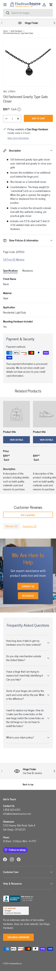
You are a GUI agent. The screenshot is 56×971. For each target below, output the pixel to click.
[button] (51, 4)
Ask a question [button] (28, 515)
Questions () (29, 526)
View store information (18, 138)
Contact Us (28, 586)
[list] (28, 61)
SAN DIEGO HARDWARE (18, 937)
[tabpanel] (28, 303)
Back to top (28, 784)
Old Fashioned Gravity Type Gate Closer (18, 33)
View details (16, 440)
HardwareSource (15, 963)
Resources (28, 596)
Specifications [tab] (10, 270)
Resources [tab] (27, 270)
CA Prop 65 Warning (13, 259)
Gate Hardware (16, 31)
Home (5, 31)
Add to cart (38, 118)
